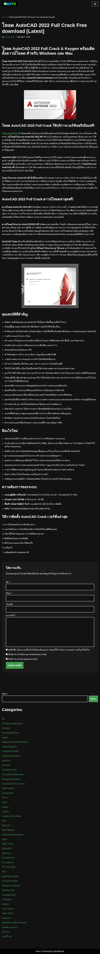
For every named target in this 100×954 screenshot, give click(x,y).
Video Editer (7, 909)
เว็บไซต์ (9, 604)
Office (4, 839)
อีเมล (9, 593)
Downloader (7, 793)
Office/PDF (7, 848)
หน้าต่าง (6, 932)
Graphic (5, 811)
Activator (6, 728)
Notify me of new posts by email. (23, 659)
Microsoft (6, 825)
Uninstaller (7, 899)
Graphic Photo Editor (11, 816)
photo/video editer (10, 876)
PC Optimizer (8, 858)
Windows (6, 918)
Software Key (8, 890)
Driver (5, 797)
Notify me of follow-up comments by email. (27, 654)
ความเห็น (11, 615)
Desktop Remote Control (13, 784)
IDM (4, 821)
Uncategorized (8, 895)
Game (5, 802)
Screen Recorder (10, 881)
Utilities (5, 904)
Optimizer (6, 853)
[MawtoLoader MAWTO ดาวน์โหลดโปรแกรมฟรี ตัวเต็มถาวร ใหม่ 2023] (10, 4)
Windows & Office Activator (14, 922)
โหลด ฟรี (11, 133)
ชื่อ (8, 582)
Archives (6, 765)
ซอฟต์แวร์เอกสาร (10, 927)
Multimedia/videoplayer (12, 835)
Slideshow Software (11, 886)
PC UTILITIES (8, 867)
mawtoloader (9, 37)
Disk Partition (8, 788)
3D (3, 719)
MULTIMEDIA (8, 830)
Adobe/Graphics (9, 747)
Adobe (5, 737)
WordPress (59, 951)
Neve (38, 951)
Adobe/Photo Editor (11, 756)
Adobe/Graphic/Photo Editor (15, 742)
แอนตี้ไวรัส (7, 936)
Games (5, 807)
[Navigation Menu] (95, 4)
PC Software (8, 862)
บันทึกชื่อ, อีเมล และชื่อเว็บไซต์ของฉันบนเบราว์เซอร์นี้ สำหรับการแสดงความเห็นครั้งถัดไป (49, 650)
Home (4, 17)
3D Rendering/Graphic (12, 723)
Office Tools (7, 844)
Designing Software (11, 779)
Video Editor (7, 913)
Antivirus (6, 761)
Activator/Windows (10, 733)
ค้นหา (4, 694)
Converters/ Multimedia (12, 774)
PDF (4, 872)
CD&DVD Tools (9, 770)
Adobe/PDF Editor (10, 751)
